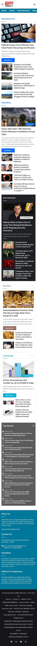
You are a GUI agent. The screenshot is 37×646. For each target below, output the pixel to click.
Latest (12, 11)
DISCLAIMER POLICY (10, 615)
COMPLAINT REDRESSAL (10, 602)
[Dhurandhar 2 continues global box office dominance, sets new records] (8, 263)
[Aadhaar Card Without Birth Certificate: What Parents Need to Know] (8, 345)
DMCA (33, 602)
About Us (8, 599)
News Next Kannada (25, 605)
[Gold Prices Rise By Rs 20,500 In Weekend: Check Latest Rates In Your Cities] (8, 335)
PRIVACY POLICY (26, 599)
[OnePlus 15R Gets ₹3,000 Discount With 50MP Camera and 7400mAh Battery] (8, 412)
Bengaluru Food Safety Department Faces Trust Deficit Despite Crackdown (24, 67)
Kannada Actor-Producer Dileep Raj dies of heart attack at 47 (24, 244)
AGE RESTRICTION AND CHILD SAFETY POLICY (18, 624)
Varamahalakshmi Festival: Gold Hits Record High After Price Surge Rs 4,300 (18, 313)
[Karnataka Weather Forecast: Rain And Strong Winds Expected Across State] (6, 76)
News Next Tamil (7, 608)
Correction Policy (24, 602)
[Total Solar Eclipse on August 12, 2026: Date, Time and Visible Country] (6, 177)
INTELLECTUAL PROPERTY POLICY (24, 608)
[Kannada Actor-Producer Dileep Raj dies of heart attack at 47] (8, 245)
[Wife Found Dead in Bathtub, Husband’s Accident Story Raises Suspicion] (6, 167)
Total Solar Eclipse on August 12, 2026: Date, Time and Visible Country (23, 177)
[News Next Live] (9, 4)
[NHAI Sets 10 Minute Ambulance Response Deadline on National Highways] (6, 157)
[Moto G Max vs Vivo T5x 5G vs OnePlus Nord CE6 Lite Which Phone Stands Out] (8, 402)
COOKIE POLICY (18, 618)
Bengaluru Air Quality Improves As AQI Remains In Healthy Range (24, 85)
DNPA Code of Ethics (11, 605)
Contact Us (16, 599)
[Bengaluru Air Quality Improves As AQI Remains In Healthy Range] (6, 86)
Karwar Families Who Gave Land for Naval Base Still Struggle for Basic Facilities (24, 94)
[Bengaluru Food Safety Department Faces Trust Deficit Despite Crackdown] (6, 67)
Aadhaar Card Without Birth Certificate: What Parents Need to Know (23, 345)
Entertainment (23, 11)
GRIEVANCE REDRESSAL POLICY (18, 637)
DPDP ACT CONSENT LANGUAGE (18, 611)
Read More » (8, 60)
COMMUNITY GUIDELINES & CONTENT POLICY (18, 621)
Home (3, 11)
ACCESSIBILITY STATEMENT (18, 633)
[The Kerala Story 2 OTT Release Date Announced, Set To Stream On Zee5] (8, 253)
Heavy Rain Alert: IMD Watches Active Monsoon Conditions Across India (18, 131)
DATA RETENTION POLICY (25, 615)
